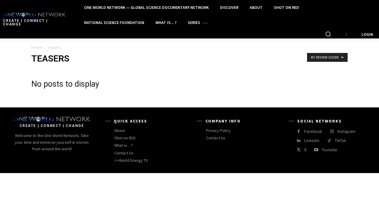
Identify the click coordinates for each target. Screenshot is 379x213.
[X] (298, 150)
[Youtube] (316, 150)
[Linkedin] (298, 140)
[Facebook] (298, 131)
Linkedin (311, 140)
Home (36, 47)
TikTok (340, 140)
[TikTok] (329, 140)
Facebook (313, 131)
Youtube (329, 149)
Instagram (346, 131)
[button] (328, 34)
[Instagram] (331, 131)
